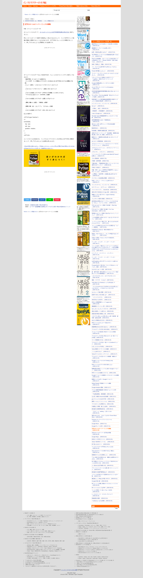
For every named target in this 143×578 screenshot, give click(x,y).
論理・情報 (39, 540)
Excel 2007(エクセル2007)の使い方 (100, 538)
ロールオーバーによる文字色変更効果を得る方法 (54, 32)
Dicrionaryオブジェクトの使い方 (96, 514)
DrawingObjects (44, 550)
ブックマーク (35, 525)
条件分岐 (29, 545)
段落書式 (34, 516)
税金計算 (57, 540)
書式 (79, 521)
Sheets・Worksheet (53, 546)
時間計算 (34, 540)
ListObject (29, 548)
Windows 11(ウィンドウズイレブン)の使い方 (87, 551)
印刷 (30, 516)
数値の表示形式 (37, 536)
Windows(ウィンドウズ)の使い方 (83, 544)
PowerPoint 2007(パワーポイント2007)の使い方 (88, 539)
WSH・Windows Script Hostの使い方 (84, 516)
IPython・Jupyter (81, 558)
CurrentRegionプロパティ (55, 555)
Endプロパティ (38, 555)
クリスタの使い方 (110, 560)
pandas (99, 556)
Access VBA (91, 530)
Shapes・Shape (30, 550)
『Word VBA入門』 (95, 6)
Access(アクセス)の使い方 (82, 530)
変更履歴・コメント (56, 525)
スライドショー (96, 528)
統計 (64, 540)
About (29, 6)
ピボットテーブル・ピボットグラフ (37, 532)
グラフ (28, 531)
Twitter (27, 199)
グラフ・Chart (44, 548)
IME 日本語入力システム (83, 546)
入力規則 (29, 558)
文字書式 (39, 516)
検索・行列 (44, 540)
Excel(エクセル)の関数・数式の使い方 (33, 538)
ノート (90, 528)
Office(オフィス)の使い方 (81, 531)
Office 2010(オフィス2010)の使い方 (84, 543)
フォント (45, 523)
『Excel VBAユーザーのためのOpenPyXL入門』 (86, 564)
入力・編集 (29, 515)
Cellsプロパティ (30, 555)
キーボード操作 (44, 531)
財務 (53, 540)
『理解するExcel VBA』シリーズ (32, 564)
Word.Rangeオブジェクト (32, 522)
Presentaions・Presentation (84, 525)
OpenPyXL (80, 556)
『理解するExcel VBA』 (82, 6)
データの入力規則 (49, 532)
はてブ (42, 199)
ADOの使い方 (95, 513)
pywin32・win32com (103, 558)
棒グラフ (33, 531)
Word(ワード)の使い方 (30, 513)
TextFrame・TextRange (83, 528)
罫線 (44, 558)
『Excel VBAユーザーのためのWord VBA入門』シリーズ (37, 563)
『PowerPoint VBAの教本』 (66, 6)
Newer (27, 19)
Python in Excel (105, 556)
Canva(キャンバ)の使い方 (82, 560)
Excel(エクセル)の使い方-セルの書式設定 (34, 534)
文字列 (49, 540)
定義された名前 (39, 549)
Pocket (57, 199)
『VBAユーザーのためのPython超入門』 (85, 563)
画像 (102, 526)
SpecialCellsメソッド (31, 556)
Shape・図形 (48, 525)
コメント (40, 558)
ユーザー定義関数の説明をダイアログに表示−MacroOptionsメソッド (50, 206)
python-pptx (95, 558)
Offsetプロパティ (45, 555)
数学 (61, 540)
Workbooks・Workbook (43, 546)
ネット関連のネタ (33, 14)
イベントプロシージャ (44, 545)
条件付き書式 (30, 536)
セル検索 (53, 558)
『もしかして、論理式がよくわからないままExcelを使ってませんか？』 (41, 566)
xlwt (91, 556)
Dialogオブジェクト (59, 550)
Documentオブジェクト (32, 520)
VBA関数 (36, 545)
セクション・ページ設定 (38, 515)
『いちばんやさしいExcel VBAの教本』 (33, 560)
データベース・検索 (40, 529)
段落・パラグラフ (30, 523)
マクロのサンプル (53, 545)
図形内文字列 (37, 550)
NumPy (95, 556)
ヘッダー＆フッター (59, 520)
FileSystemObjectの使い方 (82, 514)
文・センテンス (39, 523)
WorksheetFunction (31, 549)
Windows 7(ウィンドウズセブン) (85, 548)
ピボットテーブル (47, 549)
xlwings (85, 556)
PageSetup (51, 550)
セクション (51, 520)
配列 (33, 545)
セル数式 (48, 558)
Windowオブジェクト (52, 523)
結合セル (58, 558)
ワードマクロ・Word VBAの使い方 (32, 518)
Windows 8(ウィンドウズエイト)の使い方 (86, 549)
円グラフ (37, 531)
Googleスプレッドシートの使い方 (83, 517)
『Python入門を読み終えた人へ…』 (84, 566)
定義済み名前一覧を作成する (39, 205)
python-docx (89, 558)
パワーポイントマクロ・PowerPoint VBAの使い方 (87, 523)
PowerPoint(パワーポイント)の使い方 (84, 519)
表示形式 (48, 556)
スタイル (45, 522)
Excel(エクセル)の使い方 (30, 527)
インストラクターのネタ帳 (34, 2)
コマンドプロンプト (103, 546)
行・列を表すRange (41, 556)
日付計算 (29, 540)
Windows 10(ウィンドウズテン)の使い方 (104, 549)
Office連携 (29, 525)
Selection (40, 522)
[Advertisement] (49, 60)
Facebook (34, 199)
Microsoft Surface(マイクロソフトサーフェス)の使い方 (89, 552)
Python (77, 554)
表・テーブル (42, 525)
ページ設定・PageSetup (43, 520)
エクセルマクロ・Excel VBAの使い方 (33, 543)
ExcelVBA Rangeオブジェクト (31, 553)
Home (25, 6)
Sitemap (35, 6)
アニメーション (104, 528)
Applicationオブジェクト (32, 546)
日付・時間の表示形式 (45, 536)
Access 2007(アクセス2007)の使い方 (86, 541)
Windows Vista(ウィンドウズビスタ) (100, 548)
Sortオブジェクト (35, 548)
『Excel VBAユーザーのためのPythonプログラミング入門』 (89, 561)
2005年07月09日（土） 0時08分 (33, 20)
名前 (34, 529)
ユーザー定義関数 (55, 549)
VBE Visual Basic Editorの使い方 (83, 513)
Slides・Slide (99, 525)
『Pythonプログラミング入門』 (48, 6)
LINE (49, 199)
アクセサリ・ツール (94, 546)
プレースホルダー (89, 526)
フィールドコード (47, 515)
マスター (105, 525)
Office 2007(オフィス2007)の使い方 (84, 536)
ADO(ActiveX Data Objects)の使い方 (104, 530)
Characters (59, 548)
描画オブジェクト (45, 516)
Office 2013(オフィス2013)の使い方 (101, 543)
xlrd (89, 556)
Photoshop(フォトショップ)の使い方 (97, 560)
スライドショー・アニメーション (88, 521)
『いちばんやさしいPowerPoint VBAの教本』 (35, 561)
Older (32, 19)
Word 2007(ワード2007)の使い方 (85, 538)
